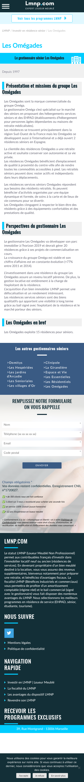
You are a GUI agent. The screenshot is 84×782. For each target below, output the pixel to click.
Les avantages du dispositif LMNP (31, 694)
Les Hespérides (21, 367)
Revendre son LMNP (22, 700)
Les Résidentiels (58, 381)
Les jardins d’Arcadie (16, 374)
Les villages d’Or (22, 385)
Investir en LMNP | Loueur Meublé (31, 682)
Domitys (15, 362)
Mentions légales (19, 642)
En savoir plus (58, 776)
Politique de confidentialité (26, 648)
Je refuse (39, 776)
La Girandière (56, 367)
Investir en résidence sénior (29, 30)
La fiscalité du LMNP (22, 688)
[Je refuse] (79, 768)
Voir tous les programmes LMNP (40, 18)
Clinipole (53, 362)
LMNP (42, 6)
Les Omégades (57, 386)
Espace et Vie (56, 372)
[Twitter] (9, 633)
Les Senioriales (21, 381)
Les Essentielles (58, 377)
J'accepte (23, 776)
